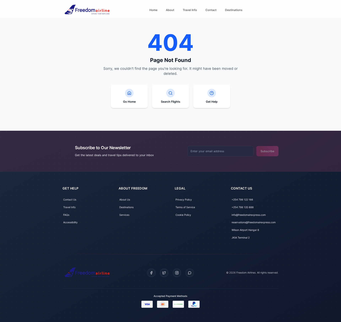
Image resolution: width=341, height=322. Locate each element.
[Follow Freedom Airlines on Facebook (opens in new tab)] (151, 273)
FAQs (66, 214)
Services (124, 214)
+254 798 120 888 (243, 207)
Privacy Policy (183, 199)
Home (153, 10)
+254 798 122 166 (242, 199)
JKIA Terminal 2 (241, 237)
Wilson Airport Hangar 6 (245, 229)
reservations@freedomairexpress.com (254, 222)
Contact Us (69, 199)
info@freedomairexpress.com (249, 214)
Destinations (233, 10)
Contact (210, 10)
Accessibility (70, 222)
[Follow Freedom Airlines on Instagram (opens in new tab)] (177, 273)
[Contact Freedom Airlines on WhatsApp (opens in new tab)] (189, 273)
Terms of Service (185, 207)
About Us (124, 199)
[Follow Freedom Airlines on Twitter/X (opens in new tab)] (164, 273)
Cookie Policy (183, 214)
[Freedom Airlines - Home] (88, 10)
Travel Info (190, 10)
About (170, 10)
